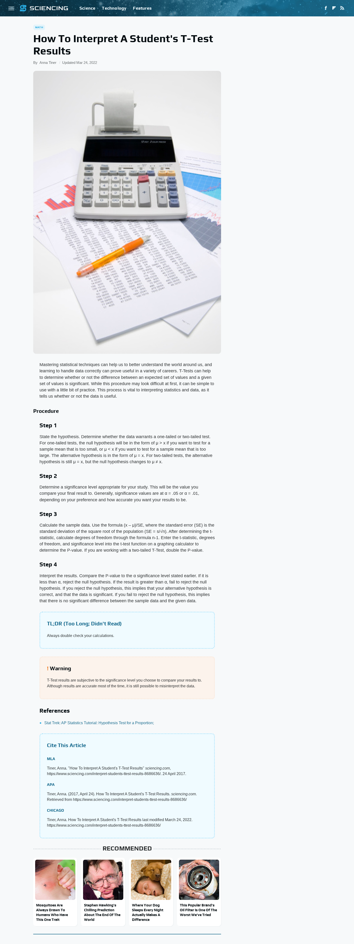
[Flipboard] (334, 8)
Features (142, 8)
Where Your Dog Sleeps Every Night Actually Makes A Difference (147, 912)
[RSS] (342, 8)
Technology (114, 8)
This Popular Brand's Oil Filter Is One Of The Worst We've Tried (198, 910)
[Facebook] (325, 8)
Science (87, 8)
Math (39, 27)
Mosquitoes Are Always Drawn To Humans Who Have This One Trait (52, 912)
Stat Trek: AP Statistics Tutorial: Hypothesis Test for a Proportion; (99, 723)
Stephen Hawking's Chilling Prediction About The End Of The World (102, 912)
